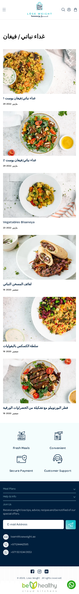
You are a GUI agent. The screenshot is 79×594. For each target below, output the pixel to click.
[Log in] (69, 10)
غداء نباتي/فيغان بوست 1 (19, 98)
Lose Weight (33, 578)
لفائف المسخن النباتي (17, 284)
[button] (4, 10)
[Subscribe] (71, 524)
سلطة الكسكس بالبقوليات (20, 346)
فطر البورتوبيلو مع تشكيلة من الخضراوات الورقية (35, 408)
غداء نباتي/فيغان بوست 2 (19, 160)
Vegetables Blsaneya (18, 222)
